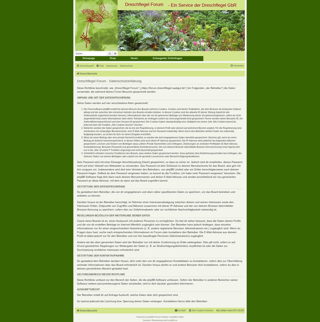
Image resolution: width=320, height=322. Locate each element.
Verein (134, 58)
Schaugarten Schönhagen (167, 58)
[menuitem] (100, 65)
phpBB (150, 317)
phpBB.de (173, 320)
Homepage (89, 58)
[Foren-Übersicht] (160, 30)
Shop (113, 58)
